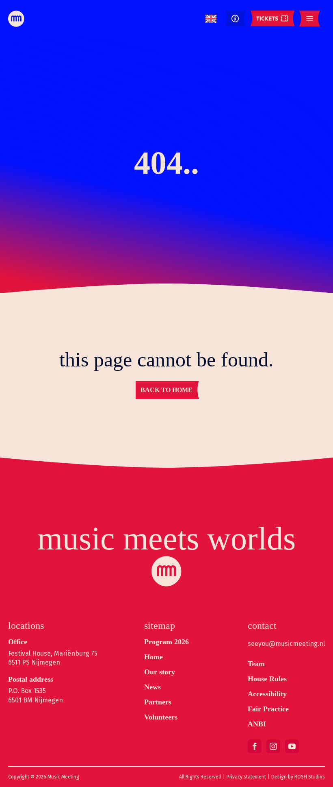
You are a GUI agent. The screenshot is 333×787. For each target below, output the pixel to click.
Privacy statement (246, 777)
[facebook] (255, 746)
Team (256, 664)
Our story (159, 672)
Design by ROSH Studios (298, 777)
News (152, 687)
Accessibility (267, 694)
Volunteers (160, 717)
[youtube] (292, 746)
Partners (157, 702)
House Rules (267, 679)
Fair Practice (268, 709)
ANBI (257, 724)
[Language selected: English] (210, 18)
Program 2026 (166, 642)
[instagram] (273, 746)
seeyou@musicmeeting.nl (286, 643)
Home (153, 657)
